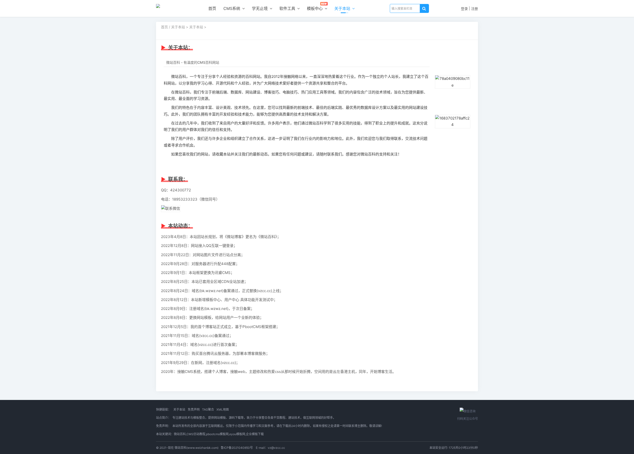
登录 (464, 8)
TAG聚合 (208, 409)
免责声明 (194, 409)
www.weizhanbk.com (202, 448)
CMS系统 (232, 8)
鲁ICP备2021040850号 (237, 448)
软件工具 (287, 8)
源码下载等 (236, 418)
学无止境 (260, 8)
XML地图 (222, 409)
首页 (212, 8)
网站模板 (220, 418)
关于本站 (342, 8)
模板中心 (315, 8)
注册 (474, 8)
